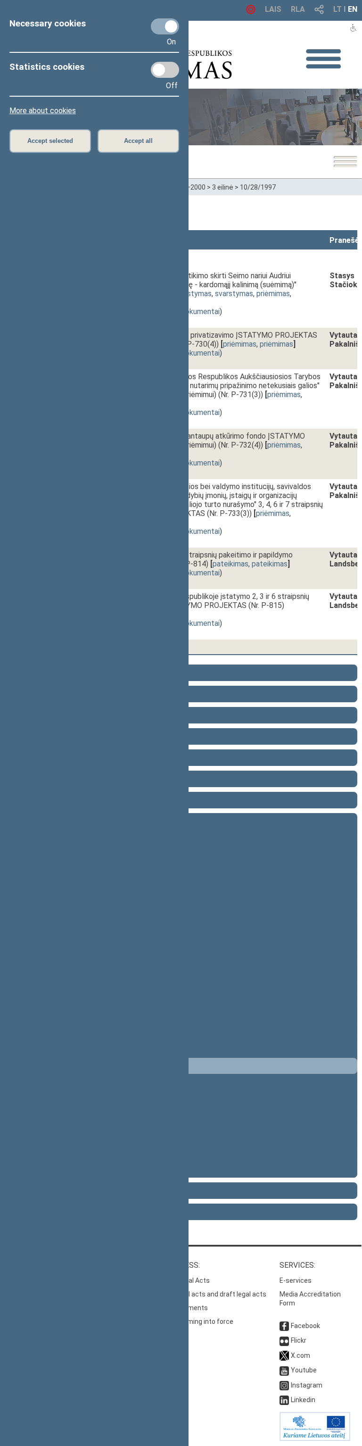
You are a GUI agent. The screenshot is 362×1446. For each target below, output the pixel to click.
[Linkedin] (284, 1400)
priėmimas (273, 293)
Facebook (305, 1326)
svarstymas (192, 293)
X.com (300, 1355)
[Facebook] (284, 1326)
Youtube (304, 1370)
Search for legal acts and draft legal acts (204, 1294)
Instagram (306, 1385)
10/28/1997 (258, 187)
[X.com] (284, 1355)
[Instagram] (284, 1385)
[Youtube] (284, 1370)
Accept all (138, 140)
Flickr (298, 1340)
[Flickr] (284, 1340)
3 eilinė (222, 187)
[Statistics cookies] (165, 70)
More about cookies (42, 110)
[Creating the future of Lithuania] (315, 1438)
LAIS (273, 9)
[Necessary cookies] (165, 26)
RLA (298, 9)
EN (352, 9)
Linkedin (303, 1400)
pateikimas (230, 563)
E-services (296, 1280)
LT (337, 9)
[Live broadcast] (250, 11)
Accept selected (50, 140)
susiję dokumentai (190, 311)
